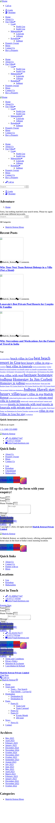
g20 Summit (10, 372)
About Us (9, 19)
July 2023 (9, 764)
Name (3, 498)
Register (11, 12)
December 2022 (12, 781)
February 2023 (11, 776)
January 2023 (11, 779)
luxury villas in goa (31, 394)
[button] (27, 55)
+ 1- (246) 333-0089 (8, 429)
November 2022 (12, 783)
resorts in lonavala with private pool (26, 406)
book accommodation (39, 366)
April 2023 (10, 771)
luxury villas (10, 394)
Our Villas (9, 22)
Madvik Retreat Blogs (14, 227)
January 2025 (11, 745)
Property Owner (12, 43)
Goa (12, 24)
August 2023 (10, 762)
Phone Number (6, 503)
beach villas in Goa (21, 358)
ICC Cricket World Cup (17, 386)
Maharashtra (16, 31)
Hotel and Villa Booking (32, 383)
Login (10, 10)
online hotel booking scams (17, 398)
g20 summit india (31, 372)
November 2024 (12, 750)
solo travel (35, 408)
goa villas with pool (11, 375)
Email (2, 500)
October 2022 (11, 786)
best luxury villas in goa (35, 362)
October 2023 (11, 757)
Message (4, 513)
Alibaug (19, 36)
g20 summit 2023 (19, 372)
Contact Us (10, 48)
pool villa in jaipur (32, 398)
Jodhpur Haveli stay (39, 389)
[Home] (3, 1)
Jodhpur (19, 41)
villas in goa (46, 410)
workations (29, 414)
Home (8, 17)
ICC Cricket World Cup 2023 (34, 386)
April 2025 (10, 740)
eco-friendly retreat (23, 369)
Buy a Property (11, 50)
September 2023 (12, 760)
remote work (24, 401)
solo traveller (42, 408)
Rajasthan (15, 38)
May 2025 (9, 738)
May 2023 (9, 769)
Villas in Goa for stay (12, 414)
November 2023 (12, 755)
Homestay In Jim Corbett (32, 379)
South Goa (20, 29)
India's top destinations (16, 390)
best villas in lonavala (19, 366)
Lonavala (20, 34)
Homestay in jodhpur (12, 383)
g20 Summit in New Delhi (45, 372)
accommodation (5, 359)
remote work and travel (36, 401)
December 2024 (12, 748)
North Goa (20, 26)
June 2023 (9, 767)
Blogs (7, 45)
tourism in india (33, 411)
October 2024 (11, 752)
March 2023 (10, 774)
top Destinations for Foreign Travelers (16, 411)
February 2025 (11, 743)
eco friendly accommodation (38, 369)
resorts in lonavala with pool (25, 404)
